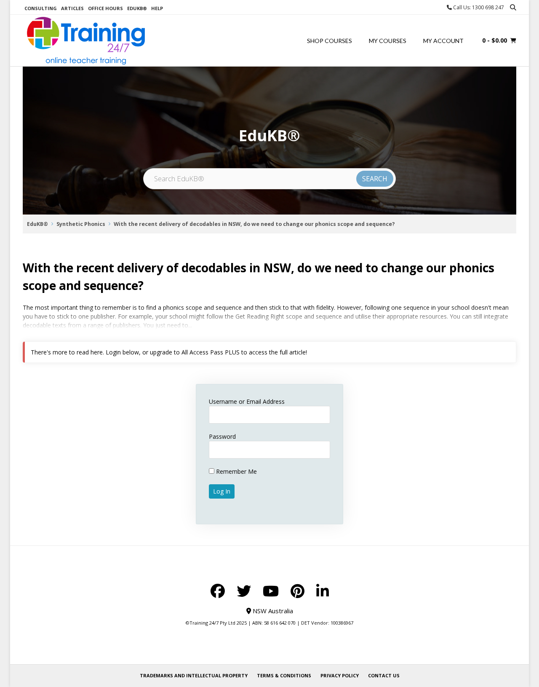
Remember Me (235, 471)
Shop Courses (329, 40)
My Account (443, 40)
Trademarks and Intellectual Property (194, 675)
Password (222, 436)
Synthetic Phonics (80, 224)
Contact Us (384, 675)
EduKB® (137, 8)
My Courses (387, 40)
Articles (72, 8)
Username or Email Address (247, 401)
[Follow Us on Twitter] (244, 591)
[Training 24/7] (86, 40)
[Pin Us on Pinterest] (297, 591)
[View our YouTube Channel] (271, 591)
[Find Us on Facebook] (218, 591)
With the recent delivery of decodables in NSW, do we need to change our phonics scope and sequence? (254, 224)
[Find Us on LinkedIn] (322, 591)
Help (157, 8)
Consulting (40, 8)
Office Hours (105, 8)
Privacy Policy (339, 675)
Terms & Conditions (284, 675)
